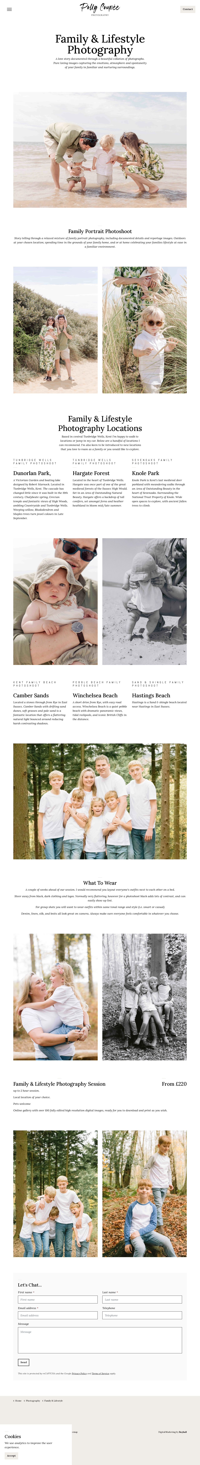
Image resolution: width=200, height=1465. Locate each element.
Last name (110, 1292)
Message (23, 1324)
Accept (11, 1455)
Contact (188, 9)
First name (26, 1292)
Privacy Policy (79, 1373)
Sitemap (74, 1432)
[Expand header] (9, 9)
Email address (28, 1308)
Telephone (108, 1308)
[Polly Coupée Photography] (100, 9)
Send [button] (23, 1362)
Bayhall (183, 1432)
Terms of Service (100, 1373)
